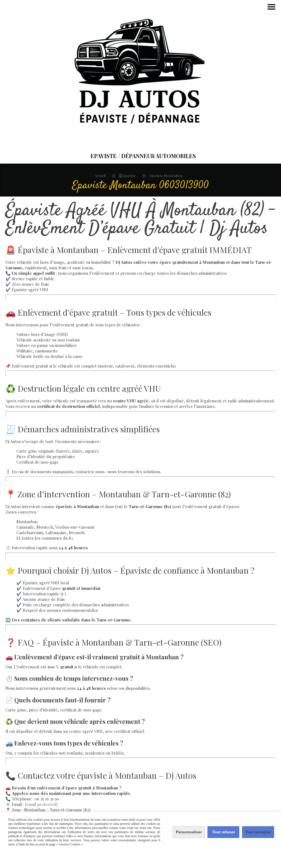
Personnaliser (189, 832)
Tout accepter (258, 832)
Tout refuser (223, 832)
